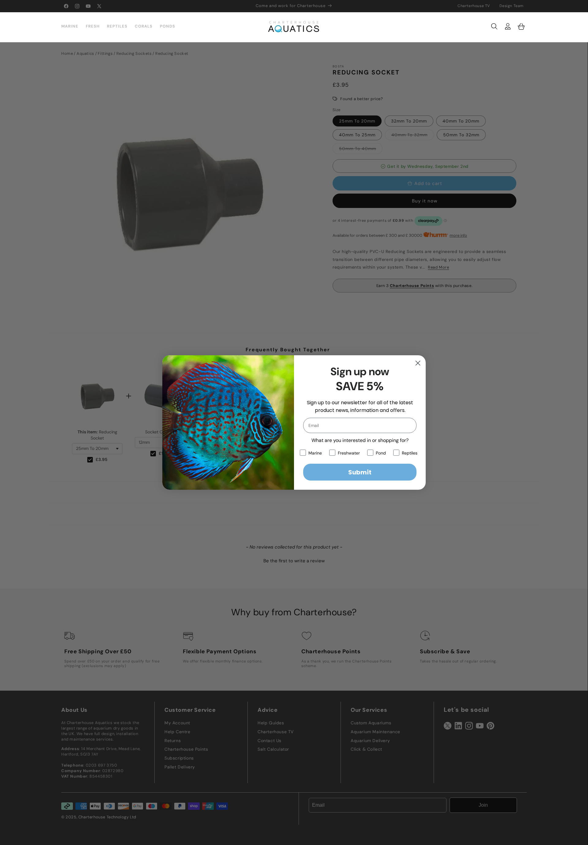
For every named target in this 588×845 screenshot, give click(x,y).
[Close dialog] (418, 363)
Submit (359, 472)
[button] (494, 26)
